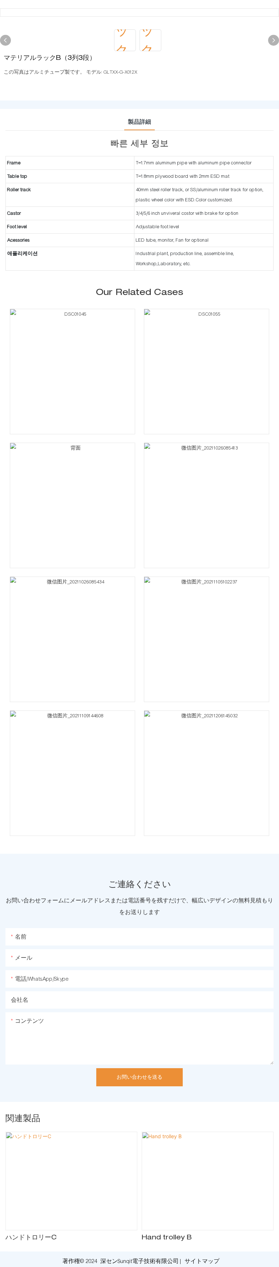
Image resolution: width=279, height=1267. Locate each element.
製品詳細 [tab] (139, 122)
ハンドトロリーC (31, 1238)
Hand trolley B (167, 1238)
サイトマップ (202, 1261)
